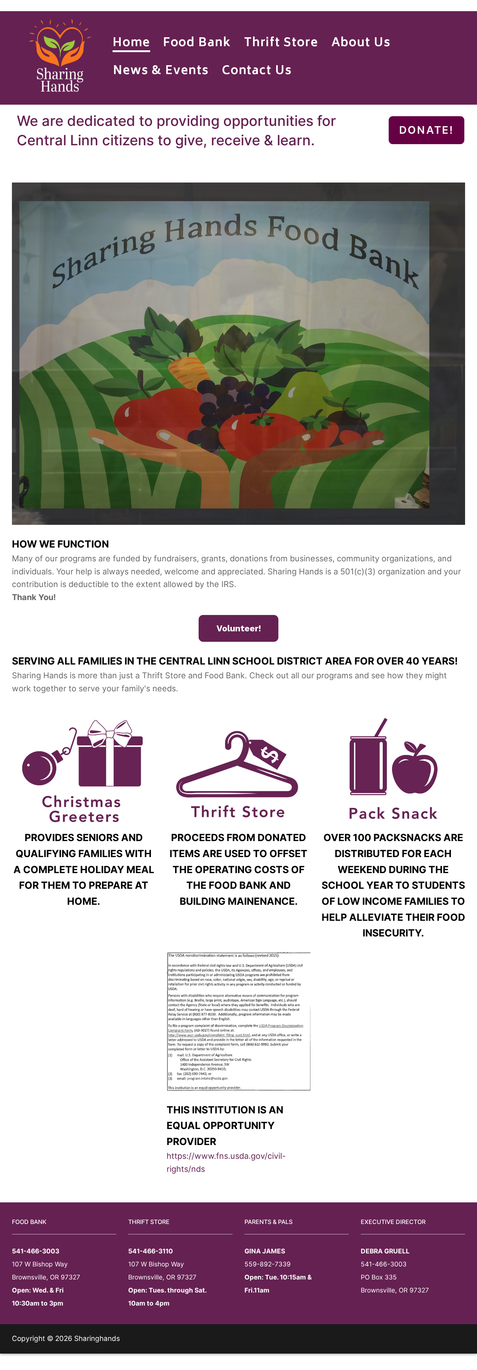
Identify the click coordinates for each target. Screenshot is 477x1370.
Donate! (426, 130)
